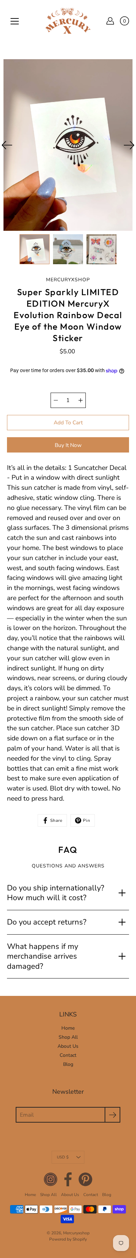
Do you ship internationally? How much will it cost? (55, 893)
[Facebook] (68, 1179)
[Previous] (7, 145)
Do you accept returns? (46, 922)
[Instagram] (51, 1179)
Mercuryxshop (76, 1233)
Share (56, 820)
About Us (68, 1046)
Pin (86, 820)
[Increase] (80, 400)
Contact (68, 1055)
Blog (68, 1064)
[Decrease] (56, 400)
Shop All (68, 1037)
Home (68, 1028)
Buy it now (68, 445)
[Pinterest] (85, 1179)
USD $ (63, 1157)
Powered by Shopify (68, 1239)
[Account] (110, 20)
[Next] (129, 145)
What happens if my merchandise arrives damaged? (42, 956)
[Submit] (112, 1115)
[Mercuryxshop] (68, 20)
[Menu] (14, 21)
